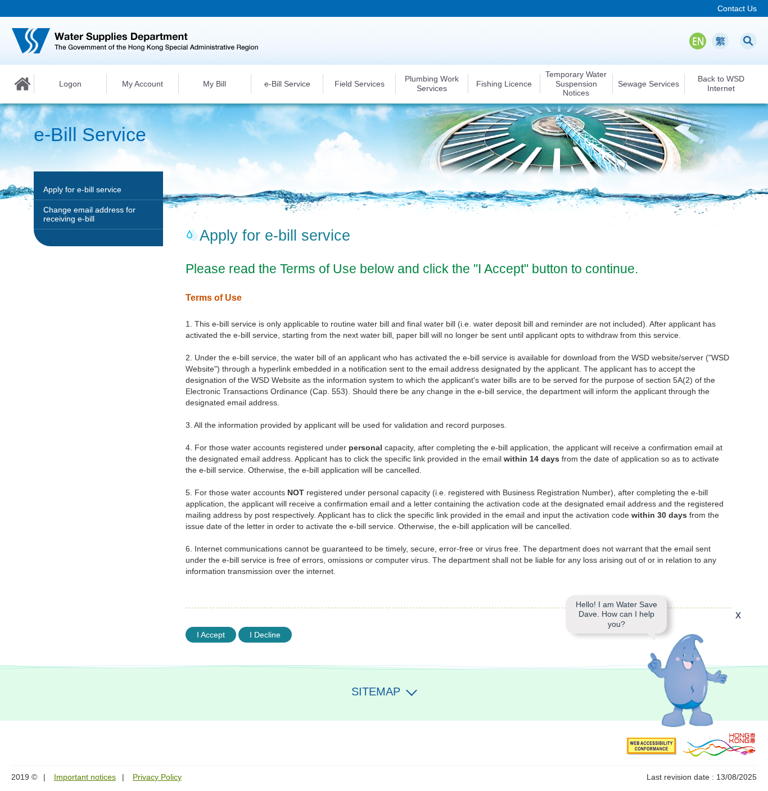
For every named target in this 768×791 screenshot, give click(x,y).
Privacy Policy (157, 776)
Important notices (85, 776)
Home (22, 83)
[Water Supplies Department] (135, 40)
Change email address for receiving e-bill (89, 214)
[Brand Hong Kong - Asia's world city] (719, 744)
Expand (411, 690)
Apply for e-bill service (82, 189)
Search (748, 41)
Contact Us (737, 8)
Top (753, 705)
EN (697, 41)
